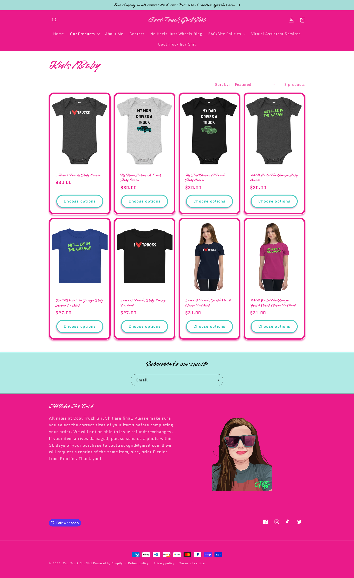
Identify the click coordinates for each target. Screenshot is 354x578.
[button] (54, 20)
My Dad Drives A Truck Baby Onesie (205, 178)
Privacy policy (164, 563)
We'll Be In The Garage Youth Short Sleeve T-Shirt (273, 303)
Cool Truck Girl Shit (77, 563)
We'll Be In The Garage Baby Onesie (274, 178)
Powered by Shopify (108, 563)
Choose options (80, 201)
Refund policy (138, 563)
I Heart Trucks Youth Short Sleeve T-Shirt (208, 303)
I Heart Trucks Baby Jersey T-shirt (143, 303)
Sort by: (222, 84)
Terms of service (192, 563)
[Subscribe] (217, 380)
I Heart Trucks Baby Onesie (78, 175)
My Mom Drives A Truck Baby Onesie (140, 178)
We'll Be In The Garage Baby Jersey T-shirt (79, 303)
